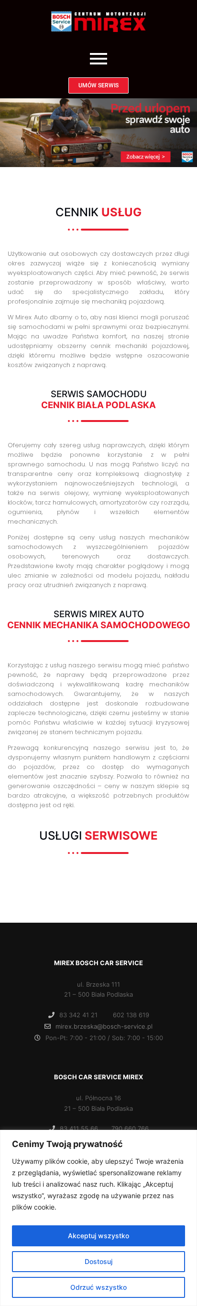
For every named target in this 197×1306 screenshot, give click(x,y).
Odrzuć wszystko (98, 1287)
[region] (98, 1218)
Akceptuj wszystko (98, 1236)
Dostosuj (98, 1261)
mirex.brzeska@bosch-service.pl (104, 1026)
